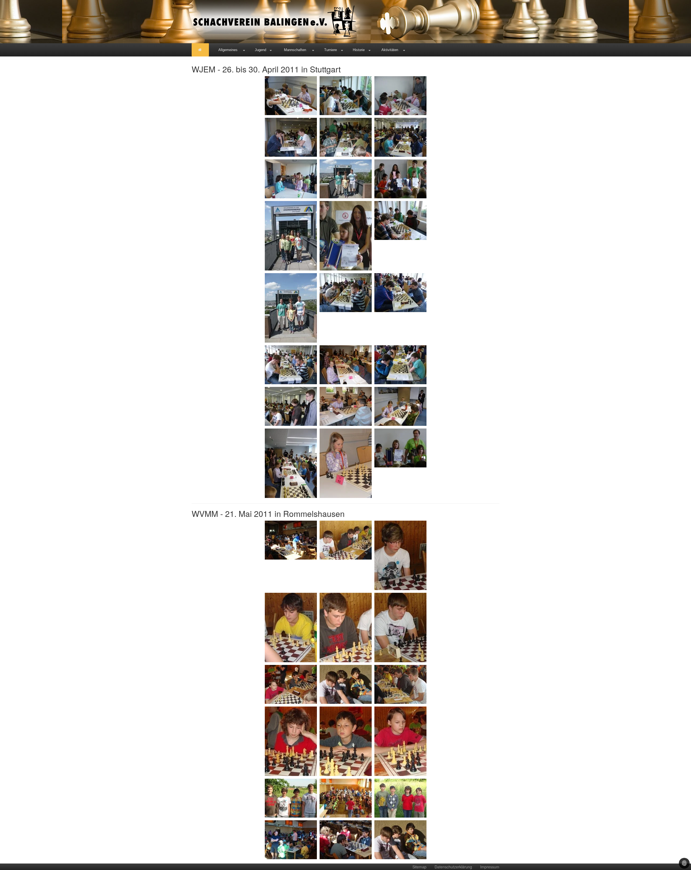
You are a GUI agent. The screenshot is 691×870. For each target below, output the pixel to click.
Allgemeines (228, 50)
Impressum (489, 866)
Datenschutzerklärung (453, 866)
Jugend (260, 50)
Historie (359, 50)
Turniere (330, 50)
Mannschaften (295, 50)
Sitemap (419, 866)
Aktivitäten (389, 50)
